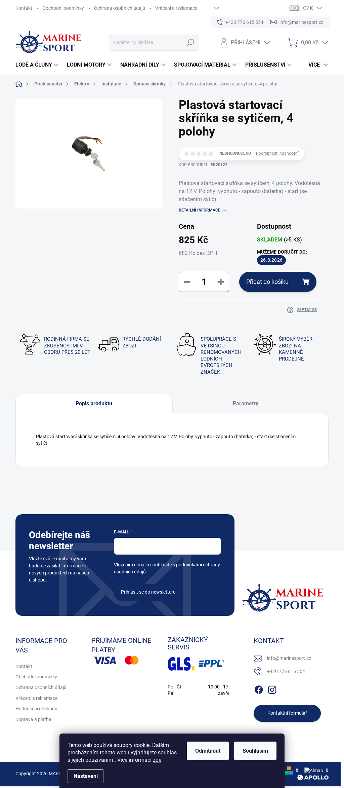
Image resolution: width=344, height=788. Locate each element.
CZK (308, 8)
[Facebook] (259, 688)
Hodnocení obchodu (36, 708)
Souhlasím (255, 751)
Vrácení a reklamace (176, 8)
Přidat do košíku (267, 281)
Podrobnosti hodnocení (277, 153)
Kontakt (23, 8)
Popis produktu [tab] (94, 403)
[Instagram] (272, 688)
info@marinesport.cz (289, 658)
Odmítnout (207, 751)
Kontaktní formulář (287, 713)
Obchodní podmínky (63, 8)
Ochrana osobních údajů (119, 8)
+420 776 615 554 (286, 671)
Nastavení (86, 776)
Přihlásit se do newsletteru (148, 592)
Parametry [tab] (245, 403)
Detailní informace (199, 210)
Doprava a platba (33, 719)
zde (157, 760)
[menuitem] (37, 65)
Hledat (190, 42)
